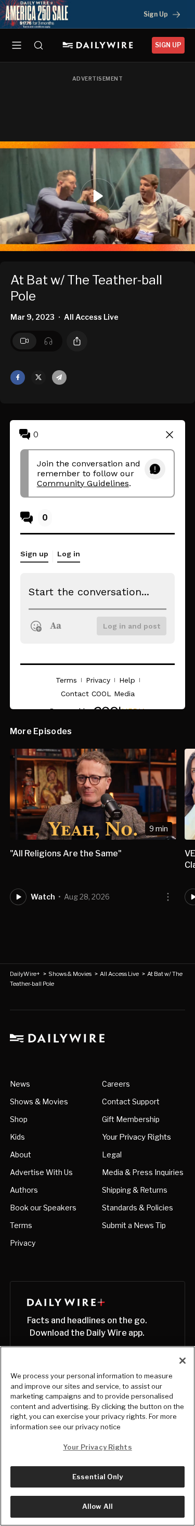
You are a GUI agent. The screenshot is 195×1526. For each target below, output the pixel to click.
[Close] (182, 1360)
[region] (97, 1436)
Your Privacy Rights (136, 1137)
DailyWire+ (25, 973)
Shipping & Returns (134, 1189)
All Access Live (119, 973)
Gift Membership (131, 1119)
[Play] (97, 196)
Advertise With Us (41, 1172)
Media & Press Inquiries (143, 1172)
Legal (112, 1154)
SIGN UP (168, 45)
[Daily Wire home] (97, 45)
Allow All (97, 1506)
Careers (116, 1083)
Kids (17, 1136)
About (20, 1154)
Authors (24, 1189)
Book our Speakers (43, 1207)
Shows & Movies (70, 973)
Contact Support (131, 1101)
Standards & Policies (137, 1207)
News (20, 1083)
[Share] (77, 341)
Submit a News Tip (134, 1225)
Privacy (22, 1242)
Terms (21, 1225)
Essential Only (97, 1476)
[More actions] (168, 897)
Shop (19, 1119)
